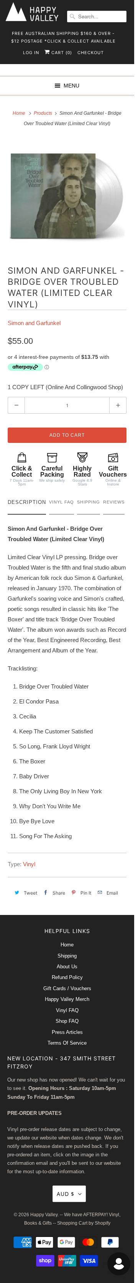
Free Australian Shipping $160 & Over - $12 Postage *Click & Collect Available (63, 36)
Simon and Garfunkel (34, 323)
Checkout (90, 52)
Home (67, 945)
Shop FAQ (67, 1021)
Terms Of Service (67, 1043)
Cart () (61, 52)
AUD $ (65, 1193)
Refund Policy (67, 977)
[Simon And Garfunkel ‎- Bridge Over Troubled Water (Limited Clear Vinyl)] (67, 195)
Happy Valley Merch (67, 999)
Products (43, 113)
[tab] (27, 504)
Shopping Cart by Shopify (83, 1223)
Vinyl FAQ (67, 1010)
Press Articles (67, 1032)
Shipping (67, 956)
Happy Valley (44, 1214)
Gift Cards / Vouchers (67, 988)
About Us (67, 966)
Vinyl (29, 864)
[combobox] (97, 16)
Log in (31, 52)
